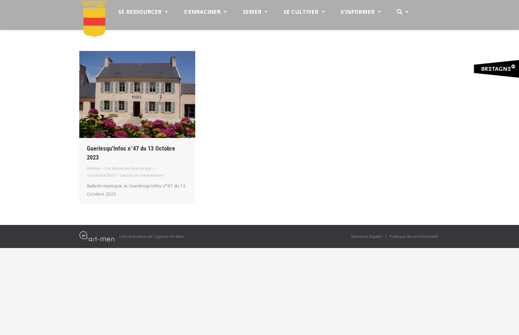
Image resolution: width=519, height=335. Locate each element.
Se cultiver (301, 11)
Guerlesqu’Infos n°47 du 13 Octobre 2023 (131, 153)
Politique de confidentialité (414, 236)
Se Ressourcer (140, 11)
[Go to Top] (509, 325)
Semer (252, 11)
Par (129, 168)
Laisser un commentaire (142, 175)
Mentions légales (367, 236)
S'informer (358, 11)
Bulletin (93, 168)
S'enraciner (202, 11)
